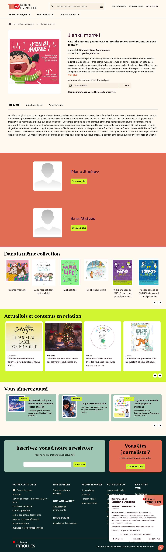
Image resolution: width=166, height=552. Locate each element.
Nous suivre (152, 6)
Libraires (86, 494)
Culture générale (21, 510)
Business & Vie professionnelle (27, 527)
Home (9, 24)
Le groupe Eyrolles (116, 490)
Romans (16, 494)
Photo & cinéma (20, 523)
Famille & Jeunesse (22, 506)
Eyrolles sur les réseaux (65, 523)
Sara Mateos (103, 50)
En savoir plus (79, 181)
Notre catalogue (18, 14)
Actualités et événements (59, 508)
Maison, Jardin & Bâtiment (25, 519)
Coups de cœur (22, 490)
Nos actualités (68, 14)
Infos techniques (34, 105)
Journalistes (88, 490)
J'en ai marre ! (48, 24)
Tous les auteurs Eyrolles (61, 492)
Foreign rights (89, 498)
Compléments (56, 105)
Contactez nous (135, 466)
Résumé (14, 105)
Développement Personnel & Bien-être (30, 500)
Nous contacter (90, 503)
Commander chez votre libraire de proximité (92, 92)
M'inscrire (79, 464)
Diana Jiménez (87, 50)
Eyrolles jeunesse (90, 53)
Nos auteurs (43, 14)
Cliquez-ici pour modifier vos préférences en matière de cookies (125, 546)
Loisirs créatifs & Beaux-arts (26, 514)
